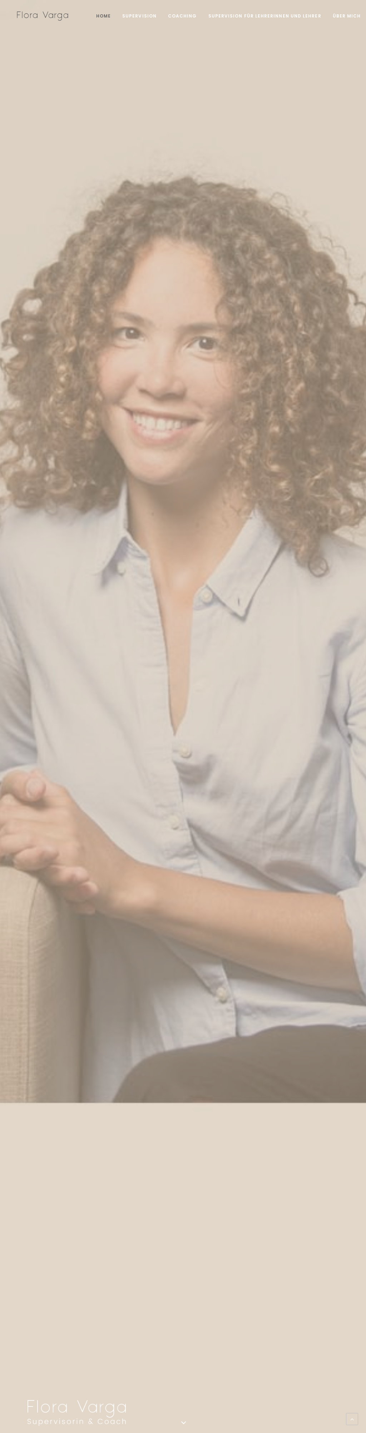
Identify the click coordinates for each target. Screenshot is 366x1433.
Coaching (182, 16)
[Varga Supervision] (42, 16)
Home (103, 16)
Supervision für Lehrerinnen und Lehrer (264, 16)
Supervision (139, 16)
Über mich (347, 16)
